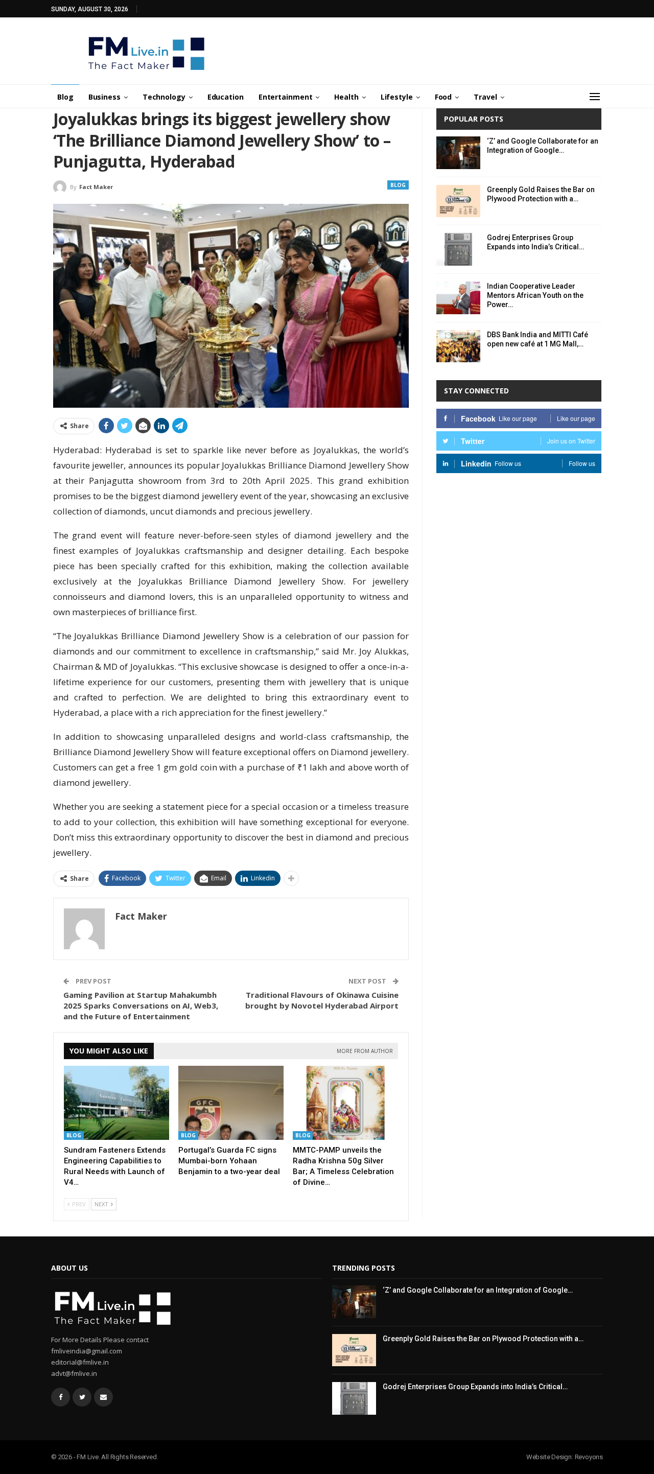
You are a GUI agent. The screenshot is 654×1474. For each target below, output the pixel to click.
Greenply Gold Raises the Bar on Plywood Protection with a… (483, 1339)
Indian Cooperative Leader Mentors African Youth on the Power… (535, 295)
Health (346, 97)
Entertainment (286, 97)
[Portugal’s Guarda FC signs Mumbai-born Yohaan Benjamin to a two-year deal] (231, 1102)
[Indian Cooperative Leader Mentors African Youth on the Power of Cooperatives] (458, 298)
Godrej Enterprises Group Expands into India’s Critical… (475, 1387)
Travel (485, 97)
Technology (164, 97)
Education (225, 97)
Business (104, 97)
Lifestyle (397, 97)
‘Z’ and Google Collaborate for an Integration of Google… (478, 1290)
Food (443, 97)
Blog (65, 97)
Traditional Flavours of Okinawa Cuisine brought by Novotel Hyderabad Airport (322, 1000)
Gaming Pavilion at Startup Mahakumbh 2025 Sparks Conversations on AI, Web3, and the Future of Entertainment (140, 1005)
